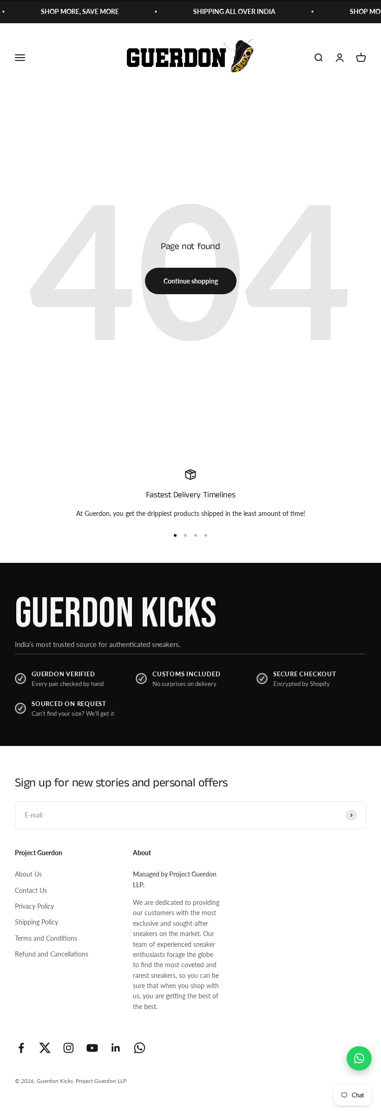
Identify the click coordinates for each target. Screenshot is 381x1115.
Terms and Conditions (46, 938)
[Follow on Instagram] (68, 1048)
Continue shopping (191, 281)
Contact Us (31, 890)
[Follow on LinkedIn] (116, 1048)
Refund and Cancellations (51, 954)
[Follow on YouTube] (92, 1048)
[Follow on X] (45, 1048)
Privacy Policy (34, 906)
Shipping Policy (36, 922)
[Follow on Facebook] (21, 1048)
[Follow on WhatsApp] (139, 1048)
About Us (28, 874)
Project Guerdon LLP (101, 1080)
